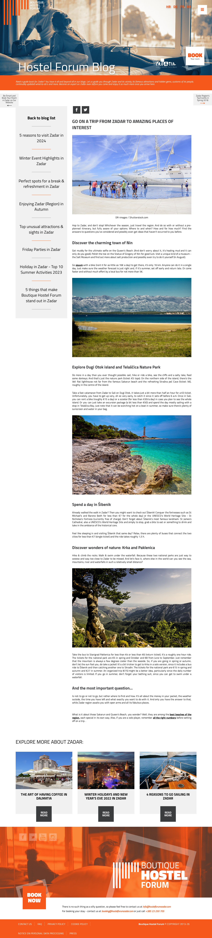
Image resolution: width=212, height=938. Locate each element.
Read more (44, 814)
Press (73, 933)
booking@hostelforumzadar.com (117, 911)
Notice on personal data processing (41, 933)
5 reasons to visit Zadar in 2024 (41, 138)
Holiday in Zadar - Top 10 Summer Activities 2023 (41, 269)
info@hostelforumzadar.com (157, 906)
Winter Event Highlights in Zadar (41, 161)
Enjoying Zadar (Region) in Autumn (41, 206)
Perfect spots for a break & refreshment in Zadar (41, 184)
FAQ (40, 924)
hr (168, 6)
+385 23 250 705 (155, 911)
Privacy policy (56, 924)
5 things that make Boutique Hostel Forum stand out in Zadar (41, 295)
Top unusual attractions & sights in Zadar (41, 229)
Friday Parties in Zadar (41, 249)
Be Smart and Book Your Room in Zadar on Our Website (9, 99)
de (175, 6)
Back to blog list (41, 118)
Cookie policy (79, 924)
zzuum (79, 265)
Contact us (25, 924)
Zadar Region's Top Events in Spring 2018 (203, 98)
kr (189, 6)
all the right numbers (164, 718)
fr (182, 6)
